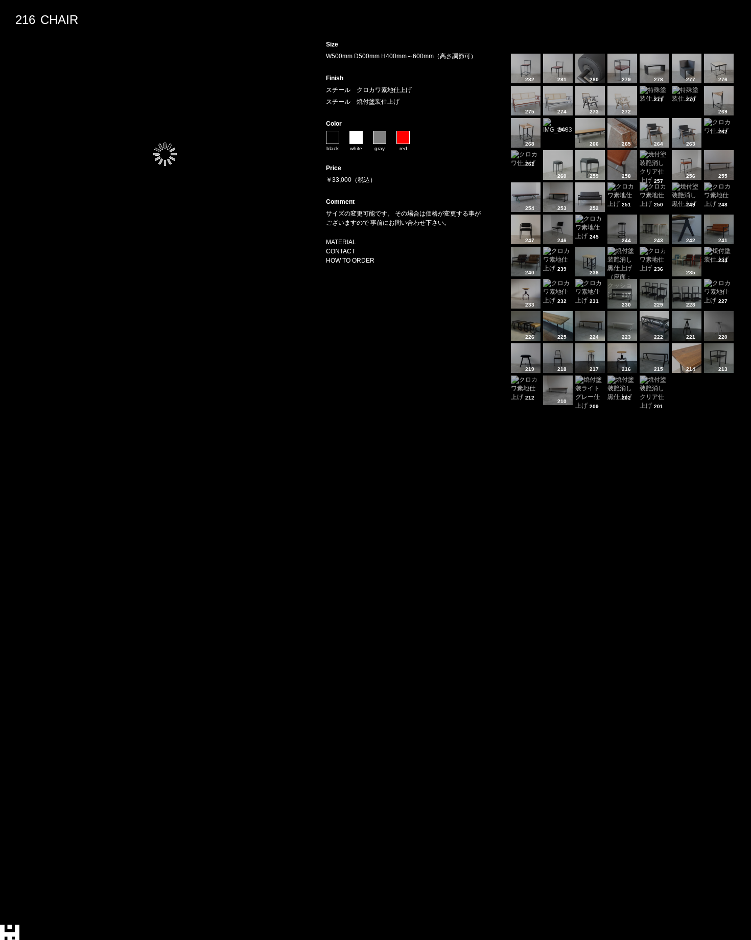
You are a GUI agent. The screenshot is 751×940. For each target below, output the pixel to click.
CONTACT (340, 251)
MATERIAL (341, 242)
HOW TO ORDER (350, 260)
